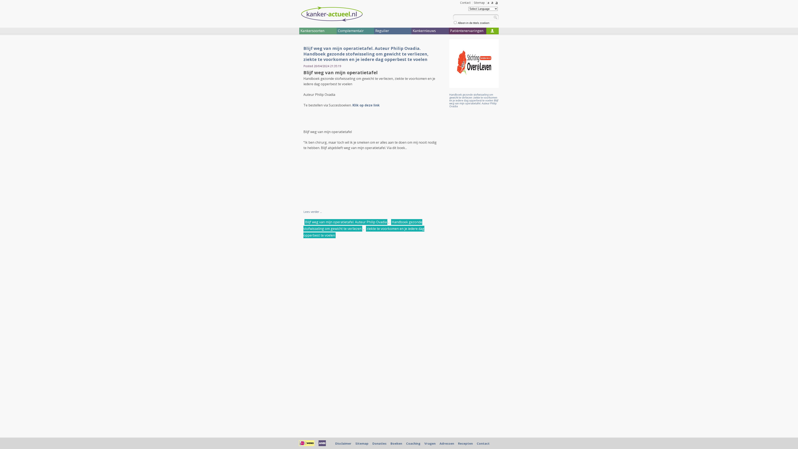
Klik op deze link (366, 105)
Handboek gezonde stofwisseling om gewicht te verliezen (471, 96)
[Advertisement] (274, 107)
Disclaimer (343, 443)
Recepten (465, 443)
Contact (465, 3)
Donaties (379, 443)
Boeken (396, 443)
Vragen (430, 443)
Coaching (413, 443)
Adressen (447, 443)
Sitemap (479, 3)
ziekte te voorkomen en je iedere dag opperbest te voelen (473, 99)
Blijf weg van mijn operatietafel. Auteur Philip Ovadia (346, 222)
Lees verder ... (312, 212)
